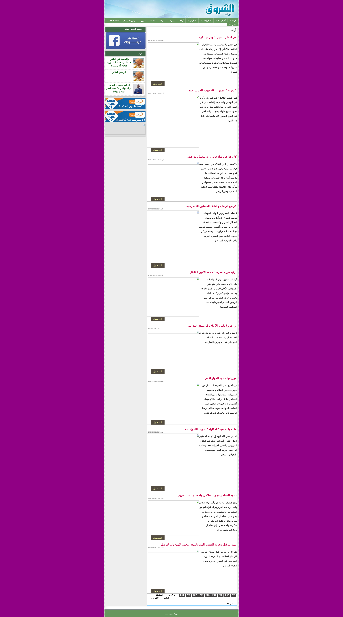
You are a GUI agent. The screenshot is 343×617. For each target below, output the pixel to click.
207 (195, 595)
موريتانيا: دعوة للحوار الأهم (220, 378)
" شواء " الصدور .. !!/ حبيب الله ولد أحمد (212, 90)
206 (201, 595)
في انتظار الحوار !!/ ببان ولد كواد (217, 37)
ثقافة (152, 20)
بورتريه (173, 20)
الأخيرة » (155, 598)
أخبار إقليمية (206, 20)
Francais (114, 20)
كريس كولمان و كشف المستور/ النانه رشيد (211, 206)
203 (220, 595)
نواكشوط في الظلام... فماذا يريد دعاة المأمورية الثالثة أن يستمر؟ (119, 62)
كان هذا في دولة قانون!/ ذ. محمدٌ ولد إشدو (211, 156)
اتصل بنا (232, 24)
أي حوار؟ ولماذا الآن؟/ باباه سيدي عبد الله (212, 325)
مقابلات (162, 20)
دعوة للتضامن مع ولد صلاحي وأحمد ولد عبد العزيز (207, 495)
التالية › (166, 598)
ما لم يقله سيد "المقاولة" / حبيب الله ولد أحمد (209, 429)
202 (227, 595)
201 (233, 595)
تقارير (143, 20)
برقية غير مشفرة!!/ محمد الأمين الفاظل (213, 272)
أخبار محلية (220, 20)
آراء (181, 20)
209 (182, 595)
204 (214, 595)
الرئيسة (233, 20)
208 (188, 595)
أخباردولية (192, 20)
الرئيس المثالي (119, 72)
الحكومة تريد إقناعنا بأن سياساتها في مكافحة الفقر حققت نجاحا (119, 88)
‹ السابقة (160, 595)
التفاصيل (157, 83)
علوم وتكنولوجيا (130, 20)
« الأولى (171, 595)
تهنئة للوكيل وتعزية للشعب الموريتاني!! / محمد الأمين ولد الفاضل (198, 544)
